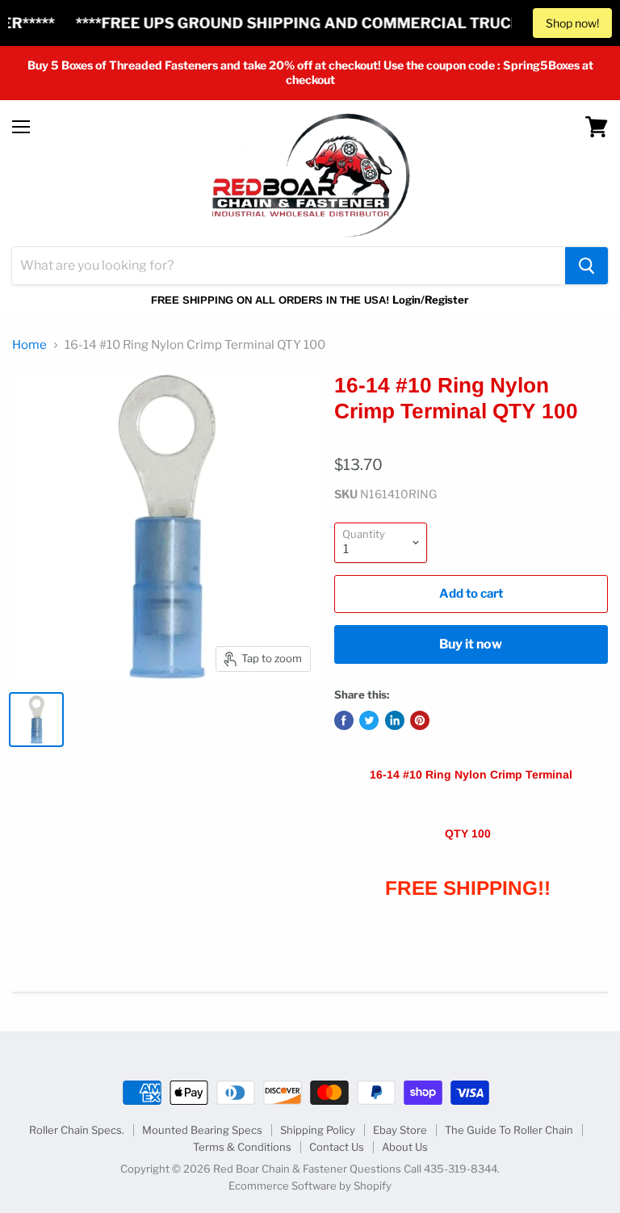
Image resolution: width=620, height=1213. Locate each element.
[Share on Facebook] (344, 720)
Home (29, 345)
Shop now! (572, 23)
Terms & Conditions (242, 1146)
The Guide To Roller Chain (509, 1129)
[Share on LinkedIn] (394, 720)
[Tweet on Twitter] (369, 720)
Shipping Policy (317, 1129)
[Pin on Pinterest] (419, 720)
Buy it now (470, 644)
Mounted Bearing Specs (202, 1129)
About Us (405, 1146)
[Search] (586, 265)
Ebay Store (400, 1129)
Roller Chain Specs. (76, 1129)
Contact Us (336, 1146)
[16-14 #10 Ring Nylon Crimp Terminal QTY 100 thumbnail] (36, 719)
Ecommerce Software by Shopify (310, 1185)
